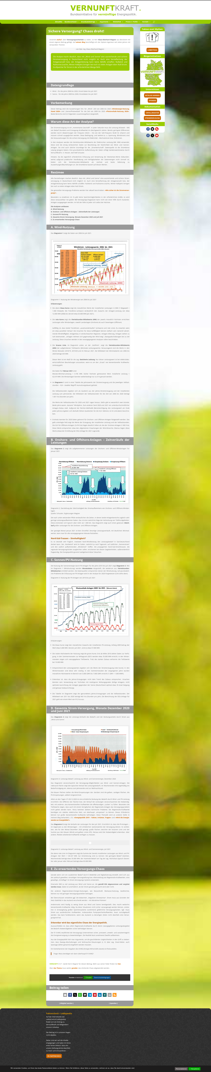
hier (119, 964)
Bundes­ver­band (70, 22)
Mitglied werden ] (67, 1003)
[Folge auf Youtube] (152, 129)
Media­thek (117, 22)
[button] (65, 995)
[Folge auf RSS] (157, 129)
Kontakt (145, 22)
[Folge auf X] (152, 135)
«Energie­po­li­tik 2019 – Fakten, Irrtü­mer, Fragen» (92, 817)
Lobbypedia (152, 50)
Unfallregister (152, 113)
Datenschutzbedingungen (102, 977)
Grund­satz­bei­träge (88, 22)
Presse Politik (132, 22)
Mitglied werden (152, 95)
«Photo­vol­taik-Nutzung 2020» (117, 111)
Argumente (104, 22)
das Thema (58, 968)
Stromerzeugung (152, 118)
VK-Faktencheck (54, 1056)
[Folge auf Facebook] (148, 129)
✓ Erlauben (88, 977)
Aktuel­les (58, 22)
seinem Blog (80, 42)
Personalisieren (181, 1069)
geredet (74, 968)
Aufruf (59, 40)
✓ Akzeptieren (194, 1069)
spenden (152, 101)
